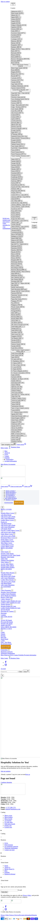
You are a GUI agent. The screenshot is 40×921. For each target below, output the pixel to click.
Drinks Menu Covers (7, 539)
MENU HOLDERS (10, 492)
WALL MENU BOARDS (10, 498)
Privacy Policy (27, 895)
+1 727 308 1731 (11, 807)
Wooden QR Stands (6, 623)
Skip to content (5, 1)
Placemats (4, 613)
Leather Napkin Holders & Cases (10, 608)
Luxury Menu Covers (7, 546)
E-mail (20, 890)
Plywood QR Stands (7, 622)
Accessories (7, 820)
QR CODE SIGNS (10, 497)
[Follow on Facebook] (5, 662)
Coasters (3, 615)
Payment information (10, 461)
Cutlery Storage (5, 599)
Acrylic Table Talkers (7, 564)
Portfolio (7, 458)
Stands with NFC (6, 625)
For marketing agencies (11, 846)
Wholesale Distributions (8, 653)
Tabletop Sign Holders (7, 560)
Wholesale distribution (11, 848)
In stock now (8, 827)
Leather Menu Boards (7, 580)
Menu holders (8, 817)
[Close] (2, 507)
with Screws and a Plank (8, 516)
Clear (20, 671)
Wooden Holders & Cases (8, 606)
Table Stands (5, 552)
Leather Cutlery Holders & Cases (10, 602)
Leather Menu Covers (7, 520)
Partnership (9, 459)
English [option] (34, 225)
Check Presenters (6, 590)
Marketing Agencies (7, 651)
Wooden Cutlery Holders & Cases (11, 601)
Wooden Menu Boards (7, 573)
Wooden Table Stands (7, 553)
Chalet (3, 632)
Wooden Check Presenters (8, 592)
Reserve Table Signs (7, 597)
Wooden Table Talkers (7, 565)
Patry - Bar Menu (6, 642)
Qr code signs (8, 822)
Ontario (3, 634)
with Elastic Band (6, 528)
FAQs (6, 454)
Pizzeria (3, 635)
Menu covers (8, 815)
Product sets (8, 825)
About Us (7, 867)
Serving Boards (5, 609)
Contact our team (9, 850)
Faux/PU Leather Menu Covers (10, 530)
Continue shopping (6, 782)
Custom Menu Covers (7, 544)
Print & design (8, 845)
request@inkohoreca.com (12, 809)
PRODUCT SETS (10, 500)
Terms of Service (14, 915)
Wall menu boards (9, 824)
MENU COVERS (10, 491)
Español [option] (34, 227)
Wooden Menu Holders (8, 567)
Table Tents (4, 558)
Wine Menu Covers (6, 543)
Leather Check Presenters (8, 594)
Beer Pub (3, 637)
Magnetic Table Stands (7, 557)
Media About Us (9, 869)
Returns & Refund (9, 874)
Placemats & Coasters (7, 611)
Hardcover (4, 522)
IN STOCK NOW (13, 502)
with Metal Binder (6, 515)
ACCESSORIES (10, 495)
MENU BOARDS (10, 494)
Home (6, 865)
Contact (6, 456)
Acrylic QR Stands (6, 620)
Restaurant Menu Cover (8, 538)
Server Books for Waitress (8, 595)
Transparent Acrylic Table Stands (10, 555)
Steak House (4, 639)
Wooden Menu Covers (7, 513)
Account (3, 668)
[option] (17, 11)
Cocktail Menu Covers (7, 541)
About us (7, 453)
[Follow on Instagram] (5, 665)
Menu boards (8, 819)
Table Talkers (5, 562)
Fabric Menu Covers (7, 534)
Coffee (3, 640)
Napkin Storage (5, 604)
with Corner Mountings (8, 518)
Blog (5, 451)
